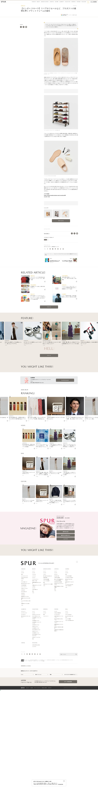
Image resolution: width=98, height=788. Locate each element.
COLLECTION (67, 1)
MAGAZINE (84, 1)
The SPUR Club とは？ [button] (65, 380)
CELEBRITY (61, 1)
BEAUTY (38, 1)
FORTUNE (78, 1)
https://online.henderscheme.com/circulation (54, 195)
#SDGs (45, 239)
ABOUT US (27, 687)
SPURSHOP (49, 687)
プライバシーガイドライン (37, 687)
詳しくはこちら (60, 784)
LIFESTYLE (52, 1)
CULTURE (56, 1)
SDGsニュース (52, 253)
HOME (46, 253)
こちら (43, 660)
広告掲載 (31, 687)
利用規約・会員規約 (44, 687)
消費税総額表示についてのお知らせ (26, 665)
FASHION (34, 1)
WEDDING (73, 1)
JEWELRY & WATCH (45, 1)
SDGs (88, 1)
